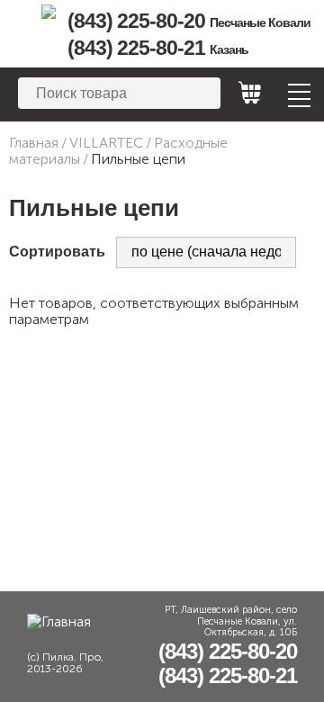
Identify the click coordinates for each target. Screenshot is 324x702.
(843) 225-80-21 (158, 47)
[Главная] (48, 11)
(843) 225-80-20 (189, 20)
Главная (33, 142)
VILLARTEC (106, 142)
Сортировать (57, 251)
